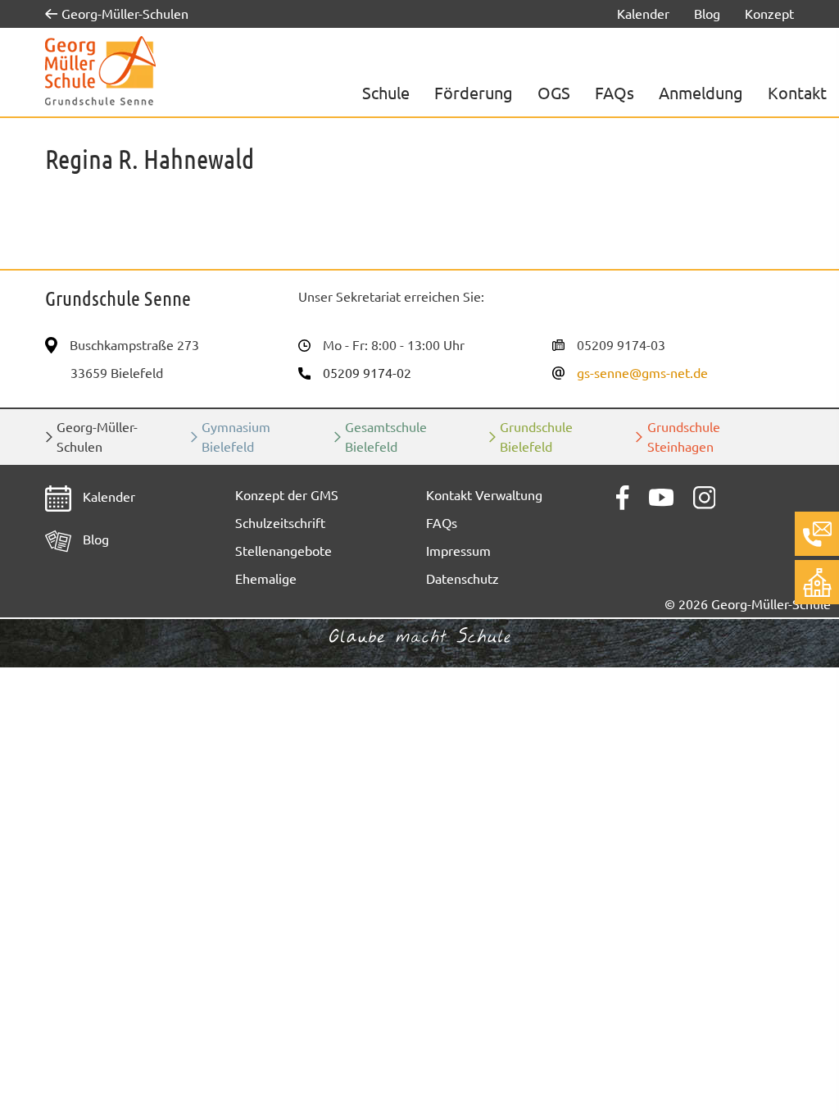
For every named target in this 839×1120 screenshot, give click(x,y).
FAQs (614, 93)
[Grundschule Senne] (100, 71)
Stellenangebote (283, 551)
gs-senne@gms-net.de (642, 373)
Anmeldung (701, 93)
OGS (553, 93)
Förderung (473, 93)
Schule (386, 93)
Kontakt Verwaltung (484, 495)
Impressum (458, 551)
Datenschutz (462, 578)
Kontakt (797, 93)
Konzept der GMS (286, 495)
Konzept (769, 14)
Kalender (643, 14)
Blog (707, 14)
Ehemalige (266, 578)
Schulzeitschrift (280, 523)
